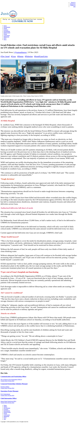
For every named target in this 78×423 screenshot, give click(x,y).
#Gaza (13, 56)
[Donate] (22, 23)
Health (5, 28)
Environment (7, 31)
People (5, 34)
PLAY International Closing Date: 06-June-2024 (7, 394)
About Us (73, 2)
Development (7, 27)
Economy (6, 30)
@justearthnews (20, 52)
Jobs (74, 6)
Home (5, 25)
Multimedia (6, 36)
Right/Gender (7, 32)
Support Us (72, 4)
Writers (5, 406)
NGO (5, 38)
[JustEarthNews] (9, 17)
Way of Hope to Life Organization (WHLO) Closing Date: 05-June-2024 (11, 380)
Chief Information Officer (9, 398)
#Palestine (29, 56)
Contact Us (72, 5)
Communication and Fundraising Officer (13, 376)
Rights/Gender (7, 412)
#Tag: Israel (5, 56)
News (5, 39)
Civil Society (7, 35)
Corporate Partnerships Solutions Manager (14, 384)
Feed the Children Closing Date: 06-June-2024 (7, 387)
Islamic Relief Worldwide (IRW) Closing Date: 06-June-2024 (8, 402)
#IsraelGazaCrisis (41, 56)
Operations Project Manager (9, 391)
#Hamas (20, 56)
